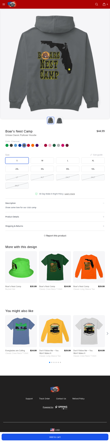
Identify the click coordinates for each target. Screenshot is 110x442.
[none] (96, 154)
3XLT (93, 177)
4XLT (17, 185)
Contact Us (61, 398)
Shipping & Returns (14, 226)
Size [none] (7, 154)
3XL (42, 169)
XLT (42, 177)
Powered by (48, 407)
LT (17, 177)
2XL (17, 169)
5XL (93, 169)
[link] (21, 267)
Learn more (70, 194)
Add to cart (55, 437)
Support (29, 398)
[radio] (17, 160)
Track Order (44, 398)
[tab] (50, 120)
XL (93, 160)
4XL (67, 169)
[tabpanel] (55, 64)
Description (10, 203)
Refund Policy (78, 398)
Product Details (12, 216)
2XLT (68, 177)
